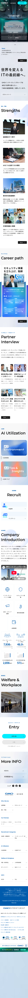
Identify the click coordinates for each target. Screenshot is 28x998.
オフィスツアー (4, 867)
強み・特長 (3, 810)
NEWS (2, 879)
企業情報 (3, 805)
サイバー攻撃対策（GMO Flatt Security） (8, 929)
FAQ (16, 879)
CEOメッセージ (18, 805)
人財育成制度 (18, 862)
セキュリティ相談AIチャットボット (7, 922)
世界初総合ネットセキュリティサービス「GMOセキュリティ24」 (13, 916)
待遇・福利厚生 (4, 862)
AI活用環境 (3, 850)
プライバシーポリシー (18, 889)
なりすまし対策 (21, 929)
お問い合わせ (21, 894)
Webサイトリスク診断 (14, 920)
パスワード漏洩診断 (5, 920)
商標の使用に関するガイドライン (10, 894)
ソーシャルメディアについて (21, 892)
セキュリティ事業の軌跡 (5, 932)
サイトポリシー (9, 889)
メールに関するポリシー (8, 892)
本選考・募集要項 (5, 836)
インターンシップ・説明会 (20, 837)
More (21, 60)
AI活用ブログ (18, 850)
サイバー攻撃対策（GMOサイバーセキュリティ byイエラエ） (12, 927)
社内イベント (18, 867)
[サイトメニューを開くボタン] (26, 6)
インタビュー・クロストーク (6, 823)
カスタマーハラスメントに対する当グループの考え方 (15, 895)
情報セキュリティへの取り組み (15, 890)
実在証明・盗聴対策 (5, 925)
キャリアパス (18, 822)
